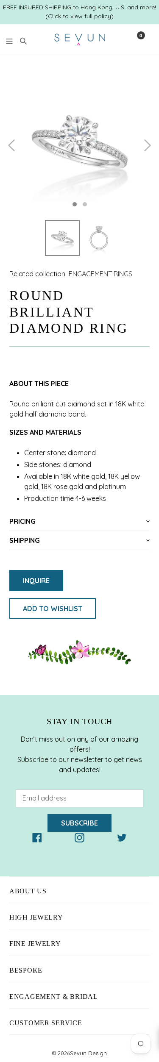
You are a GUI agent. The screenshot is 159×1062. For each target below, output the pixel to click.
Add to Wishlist (52, 608)
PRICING (22, 521)
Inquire (36, 580)
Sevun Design (88, 1053)
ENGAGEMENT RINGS (100, 274)
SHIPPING (24, 540)
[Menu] (9, 39)
